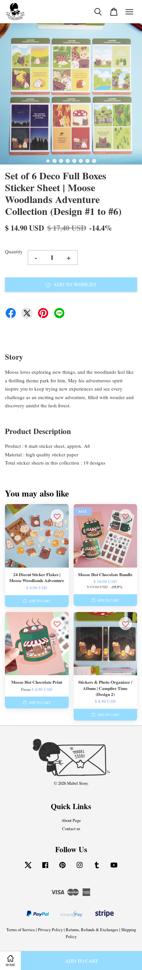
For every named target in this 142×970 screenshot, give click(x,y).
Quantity (14, 251)
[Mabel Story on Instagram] (79, 868)
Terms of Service (20, 929)
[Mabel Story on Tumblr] (96, 868)
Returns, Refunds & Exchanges (92, 929)
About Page (71, 820)
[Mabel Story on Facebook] (45, 868)
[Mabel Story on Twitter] (28, 868)
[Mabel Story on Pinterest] (62, 868)
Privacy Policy (50, 929)
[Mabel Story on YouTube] (114, 868)
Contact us (71, 828)
